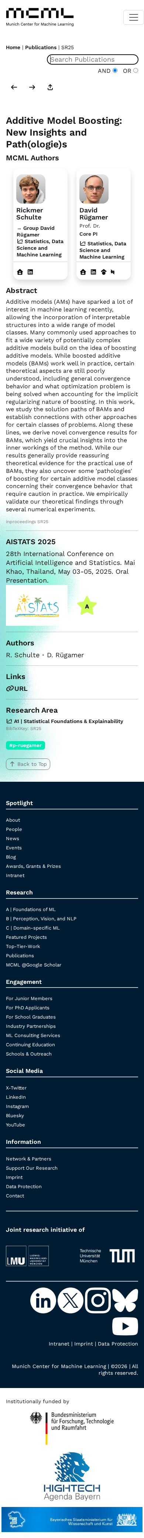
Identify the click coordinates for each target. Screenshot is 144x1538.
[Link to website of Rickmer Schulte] (20, 272)
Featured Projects (26, 937)
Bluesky (15, 1115)
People (14, 829)
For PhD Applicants (27, 1007)
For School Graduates (31, 1017)
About (13, 820)
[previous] (14, 88)
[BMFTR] (72, 1425)
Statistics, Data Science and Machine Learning (102, 250)
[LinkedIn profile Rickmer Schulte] (30, 272)
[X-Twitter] (71, 1300)
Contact (15, 1195)
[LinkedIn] (44, 1300)
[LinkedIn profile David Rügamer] (93, 272)
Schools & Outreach (29, 1054)
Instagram (17, 1106)
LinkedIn (16, 1097)
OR (126, 70)
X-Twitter (16, 1088)
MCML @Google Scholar (33, 965)
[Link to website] (30, 188)
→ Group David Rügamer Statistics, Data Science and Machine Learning (40, 241)
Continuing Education (30, 1044)
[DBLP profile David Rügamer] (112, 272)
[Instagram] (98, 1300)
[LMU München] (37, 1252)
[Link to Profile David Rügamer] (94, 188)
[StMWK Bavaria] (72, 1516)
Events (14, 847)
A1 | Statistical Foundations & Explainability (68, 721)
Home (13, 47)
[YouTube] (125, 1326)
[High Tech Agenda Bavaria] (72, 1473)
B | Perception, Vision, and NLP (41, 918)
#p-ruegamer (25, 745)
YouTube (15, 1125)
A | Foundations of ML (31, 909)
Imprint (14, 1177)
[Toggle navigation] (133, 17)
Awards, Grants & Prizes (33, 866)
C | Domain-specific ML (33, 928)
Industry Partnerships (31, 1026)
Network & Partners (28, 1159)
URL (21, 688)
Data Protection (24, 1186)
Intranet (15, 875)
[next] (32, 88)
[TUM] (107, 1252)
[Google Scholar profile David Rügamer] (103, 272)
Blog (11, 857)
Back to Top (32, 764)
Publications (40, 47)
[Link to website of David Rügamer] (83, 272)
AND (105, 70)
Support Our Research (32, 1168)
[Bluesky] (125, 1300)
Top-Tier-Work (23, 946)
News (12, 838)
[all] (50, 88)
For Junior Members (29, 998)
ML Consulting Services (33, 1035)
